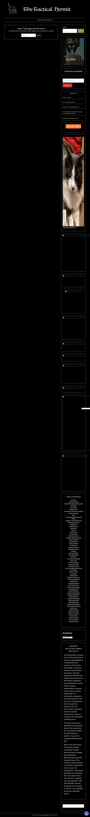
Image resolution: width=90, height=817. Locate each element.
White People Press (73, 600)
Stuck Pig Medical (73, 553)
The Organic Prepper (73, 566)
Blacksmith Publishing (73, 594)
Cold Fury (73, 530)
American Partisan (73, 502)
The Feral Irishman (73, 539)
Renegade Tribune (73, 621)
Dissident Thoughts (73, 617)
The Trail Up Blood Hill (73, 579)
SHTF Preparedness (73, 562)
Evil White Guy (73, 545)
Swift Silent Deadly (74, 555)
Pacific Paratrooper (73, 547)
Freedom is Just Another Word (73, 520)
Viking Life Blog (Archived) (74, 606)
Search (65, 27)
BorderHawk (73, 528)
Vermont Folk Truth (73, 585)
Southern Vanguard (73, 612)
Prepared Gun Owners (73, 522)
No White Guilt (73, 581)
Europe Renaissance (73, 583)
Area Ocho (73, 500)
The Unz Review (73, 615)
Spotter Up (73, 557)
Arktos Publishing (73, 596)
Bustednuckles (73, 541)
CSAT (73, 515)
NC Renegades (73, 534)
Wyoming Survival (73, 513)
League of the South (73, 614)
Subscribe (67, 85)
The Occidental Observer (73, 587)
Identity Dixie (73, 608)
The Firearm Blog (73, 526)
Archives (67, 633)
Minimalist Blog (45, 815)
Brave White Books (73, 591)
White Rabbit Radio (74, 602)
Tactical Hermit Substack (45, 20)
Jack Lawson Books (73, 564)
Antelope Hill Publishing (73, 598)
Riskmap (73, 551)
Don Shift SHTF (74, 532)
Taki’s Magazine (73, 575)
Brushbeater (73, 505)
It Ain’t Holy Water (73, 543)
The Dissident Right (73, 589)
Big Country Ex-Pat (73, 536)
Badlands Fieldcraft (73, 549)
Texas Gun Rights (73, 571)
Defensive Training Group (73, 577)
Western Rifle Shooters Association (73, 503)
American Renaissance (74, 593)
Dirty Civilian (73, 507)
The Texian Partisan (73, 610)
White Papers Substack (74, 604)
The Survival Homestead (73, 558)
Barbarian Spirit (74, 509)
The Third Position (73, 619)
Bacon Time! (73, 560)
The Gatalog (73, 573)
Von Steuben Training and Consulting (73, 511)
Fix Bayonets (73, 524)
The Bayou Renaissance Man (73, 537)
